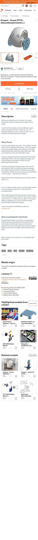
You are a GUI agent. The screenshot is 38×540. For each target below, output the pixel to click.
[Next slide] (35, 58)
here (6, 179)
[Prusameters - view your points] (26, 6)
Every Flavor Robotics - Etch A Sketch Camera (9, 322)
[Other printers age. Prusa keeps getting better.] (19, 100)
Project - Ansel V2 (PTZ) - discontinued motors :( (27, 373)
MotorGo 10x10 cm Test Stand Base (28, 322)
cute (15, 251)
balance (21, 251)
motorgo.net (5, 208)
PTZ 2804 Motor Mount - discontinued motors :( (9, 395)
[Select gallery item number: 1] (6, 369)
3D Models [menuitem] (8, 10)
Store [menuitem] (15, 10)
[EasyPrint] (23, 5)
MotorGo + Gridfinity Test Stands (26, 344)
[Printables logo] (2, 10)
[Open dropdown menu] (36, 20)
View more (32, 303)
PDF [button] (34, 116)
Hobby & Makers (15, 16)
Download (20, 83)
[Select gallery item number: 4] (11, 369)
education (30, 251)
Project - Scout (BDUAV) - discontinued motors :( (8, 373)
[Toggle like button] (4, 326)
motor (3, 251)
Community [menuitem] (28, 10)
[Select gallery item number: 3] (11, 391)
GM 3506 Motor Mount (8, 344)
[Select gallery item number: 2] (8, 369)
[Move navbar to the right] (36, 10)
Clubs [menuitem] (20, 10)
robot (9, 251)
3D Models (5, 16)
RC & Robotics (26, 16)
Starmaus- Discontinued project (26, 395)
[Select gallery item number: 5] (12, 369)
